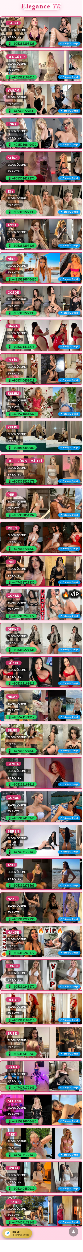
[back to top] (73, 1232)
